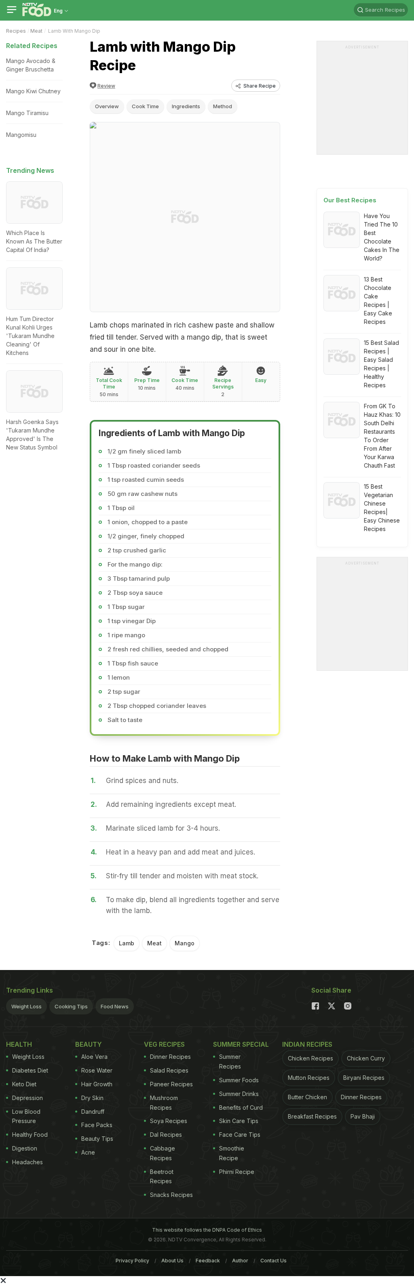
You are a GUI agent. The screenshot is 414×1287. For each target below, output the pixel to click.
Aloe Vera (94, 1056)
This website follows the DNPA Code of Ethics (207, 1230)
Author (240, 1261)
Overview (107, 106)
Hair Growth (96, 1084)
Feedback (208, 1261)
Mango (184, 943)
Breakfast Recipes (312, 1116)
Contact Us (273, 1261)
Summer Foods (239, 1080)
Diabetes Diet (30, 1070)
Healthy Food (30, 1134)
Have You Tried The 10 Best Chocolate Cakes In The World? (381, 237)
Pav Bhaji (363, 1116)
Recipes (16, 31)
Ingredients (186, 106)
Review (106, 86)
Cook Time (145, 106)
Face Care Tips (239, 1134)
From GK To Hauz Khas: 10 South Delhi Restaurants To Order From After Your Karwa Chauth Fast (382, 436)
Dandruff (92, 1111)
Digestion (24, 1148)
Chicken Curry (366, 1058)
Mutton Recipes (309, 1077)
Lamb (126, 943)
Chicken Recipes (310, 1058)
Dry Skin (92, 1097)
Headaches (27, 1162)
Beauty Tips (97, 1138)
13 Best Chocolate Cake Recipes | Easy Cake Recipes (378, 300)
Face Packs (96, 1124)
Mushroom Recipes (164, 1102)
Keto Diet (24, 1084)
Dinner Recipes (170, 1056)
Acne (88, 1152)
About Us (172, 1261)
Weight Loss (26, 1006)
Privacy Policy (132, 1261)
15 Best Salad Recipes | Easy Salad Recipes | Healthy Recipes (381, 363)
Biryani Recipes (363, 1077)
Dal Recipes (166, 1134)
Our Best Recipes (349, 200)
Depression (27, 1097)
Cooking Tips (71, 1006)
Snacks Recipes (171, 1194)
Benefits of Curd (241, 1107)
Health (19, 1044)
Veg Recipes (164, 1044)
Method (222, 106)
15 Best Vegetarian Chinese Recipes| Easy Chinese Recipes (382, 507)
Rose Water (96, 1070)
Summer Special (241, 1044)
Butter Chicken (307, 1097)
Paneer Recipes (171, 1084)
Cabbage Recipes (162, 1153)
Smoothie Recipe (231, 1153)
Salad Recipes (169, 1070)
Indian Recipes (307, 1044)
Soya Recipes (168, 1120)
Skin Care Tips (238, 1120)
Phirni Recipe (236, 1171)
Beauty (88, 1044)
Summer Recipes (230, 1061)
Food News (115, 1006)
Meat (36, 31)
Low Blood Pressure (26, 1116)
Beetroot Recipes (161, 1176)
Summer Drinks (239, 1093)
